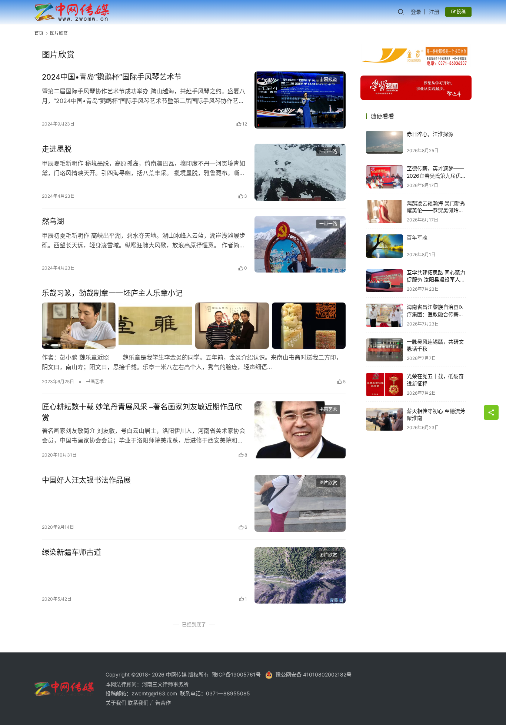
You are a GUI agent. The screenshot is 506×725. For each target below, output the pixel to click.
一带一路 (328, 151)
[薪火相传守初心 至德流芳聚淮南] (384, 419)
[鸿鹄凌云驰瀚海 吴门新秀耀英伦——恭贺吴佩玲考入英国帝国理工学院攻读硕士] (384, 211)
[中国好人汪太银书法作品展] (300, 503)
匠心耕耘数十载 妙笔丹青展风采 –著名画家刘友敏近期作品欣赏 (142, 412)
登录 (416, 12)
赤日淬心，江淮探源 (430, 134)
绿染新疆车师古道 (71, 552)
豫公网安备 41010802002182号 (314, 674)
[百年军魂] (384, 246)
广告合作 (160, 702)
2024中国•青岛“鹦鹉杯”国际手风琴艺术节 (112, 77)
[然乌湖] (300, 244)
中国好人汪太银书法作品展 (86, 480)
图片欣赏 (328, 482)
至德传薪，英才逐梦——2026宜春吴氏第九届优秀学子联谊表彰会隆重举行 (436, 176)
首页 (38, 33)
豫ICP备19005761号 (236, 674)
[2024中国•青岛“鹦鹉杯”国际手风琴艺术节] (300, 99)
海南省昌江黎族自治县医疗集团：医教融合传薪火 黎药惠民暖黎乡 (435, 314)
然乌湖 (53, 221)
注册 (434, 12)
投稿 (461, 11)
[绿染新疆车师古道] (300, 575)
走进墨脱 (56, 149)
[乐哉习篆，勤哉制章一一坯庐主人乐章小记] (194, 325)
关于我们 (117, 702)
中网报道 (328, 79)
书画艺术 (95, 381)
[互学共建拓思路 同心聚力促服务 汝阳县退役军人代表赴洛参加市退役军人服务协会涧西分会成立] (384, 281)
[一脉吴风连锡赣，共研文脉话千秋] (384, 350)
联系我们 (139, 702)
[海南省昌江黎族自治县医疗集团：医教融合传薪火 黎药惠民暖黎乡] (384, 315)
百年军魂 (417, 238)
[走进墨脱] (300, 172)
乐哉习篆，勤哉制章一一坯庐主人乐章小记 (112, 293)
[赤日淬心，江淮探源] (384, 142)
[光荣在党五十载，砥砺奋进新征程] (384, 384)
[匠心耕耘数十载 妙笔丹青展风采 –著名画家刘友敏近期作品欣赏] (300, 429)
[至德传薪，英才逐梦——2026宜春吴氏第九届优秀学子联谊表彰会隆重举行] (384, 176)
